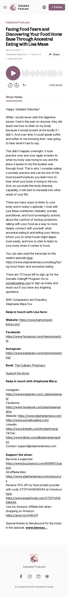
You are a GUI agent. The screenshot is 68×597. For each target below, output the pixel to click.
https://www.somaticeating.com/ (27, 420)
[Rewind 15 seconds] (10, 85)
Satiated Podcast (23, 7)
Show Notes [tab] (14, 97)
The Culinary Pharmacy (30, 365)
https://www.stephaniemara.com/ (40, 416)
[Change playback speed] (24, 85)
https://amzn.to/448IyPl (22, 515)
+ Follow (56, 7)
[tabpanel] (34, 320)
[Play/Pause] (13, 73)
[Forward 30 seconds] (16, 85)
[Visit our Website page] (38, 576)
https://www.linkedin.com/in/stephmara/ (32, 429)
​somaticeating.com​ (18, 283)
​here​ (29, 258)
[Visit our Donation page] (47, 576)
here (9, 493)
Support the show (17, 373)
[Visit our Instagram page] (30, 576)
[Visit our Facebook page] (21, 576)
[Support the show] (44, 7)
